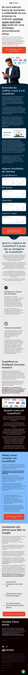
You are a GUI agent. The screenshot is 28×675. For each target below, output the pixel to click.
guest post (22, 262)
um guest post (11, 140)
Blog (3, 670)
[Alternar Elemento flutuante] (23, 671)
